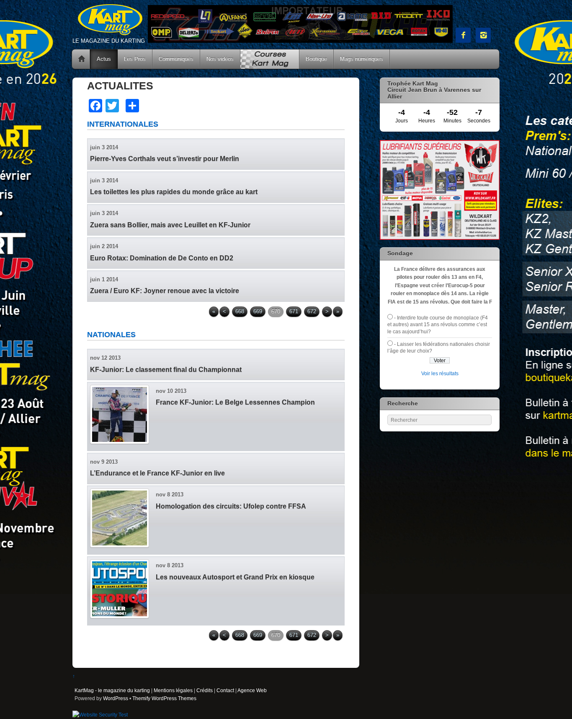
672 (311, 311)
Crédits (204, 690)
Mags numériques (361, 59)
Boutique (316, 59)
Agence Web (252, 690)
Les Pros (135, 59)
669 (257, 311)
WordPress (115, 698)
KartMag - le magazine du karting (112, 690)
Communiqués (176, 59)
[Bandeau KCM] (300, 41)
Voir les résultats (440, 373)
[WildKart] (440, 238)
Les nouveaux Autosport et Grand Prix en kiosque (235, 577)
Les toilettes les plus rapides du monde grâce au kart (174, 191)
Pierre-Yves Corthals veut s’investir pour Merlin (164, 158)
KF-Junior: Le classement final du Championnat (166, 369)
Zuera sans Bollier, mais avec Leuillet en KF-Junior (170, 224)
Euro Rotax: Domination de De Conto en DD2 (161, 258)
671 (293, 311)
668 (239, 311)
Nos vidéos (220, 59)
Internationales (122, 124)
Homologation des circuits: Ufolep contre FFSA (231, 506)
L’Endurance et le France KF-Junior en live (157, 473)
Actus (104, 59)
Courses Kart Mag (269, 59)
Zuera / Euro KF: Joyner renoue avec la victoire (164, 290)
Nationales (111, 334)
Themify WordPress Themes (164, 698)
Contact (225, 690)
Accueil (81, 59)
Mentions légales (173, 690)
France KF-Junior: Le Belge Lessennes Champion (235, 402)
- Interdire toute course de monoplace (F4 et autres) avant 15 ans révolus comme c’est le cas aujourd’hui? (437, 324)
